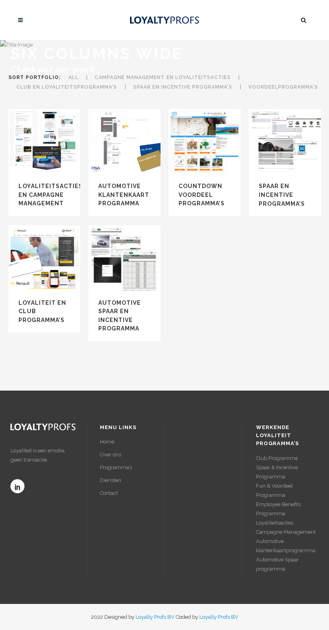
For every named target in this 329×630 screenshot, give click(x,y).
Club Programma (277, 458)
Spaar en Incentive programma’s (282, 195)
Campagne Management (286, 532)
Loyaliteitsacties (274, 523)
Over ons (110, 455)
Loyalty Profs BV (155, 617)
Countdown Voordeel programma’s (202, 195)
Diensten (110, 480)
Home (107, 442)
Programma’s (116, 467)
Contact (109, 493)
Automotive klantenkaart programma (123, 195)
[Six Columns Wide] (44, 142)
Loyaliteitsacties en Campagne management (50, 195)
